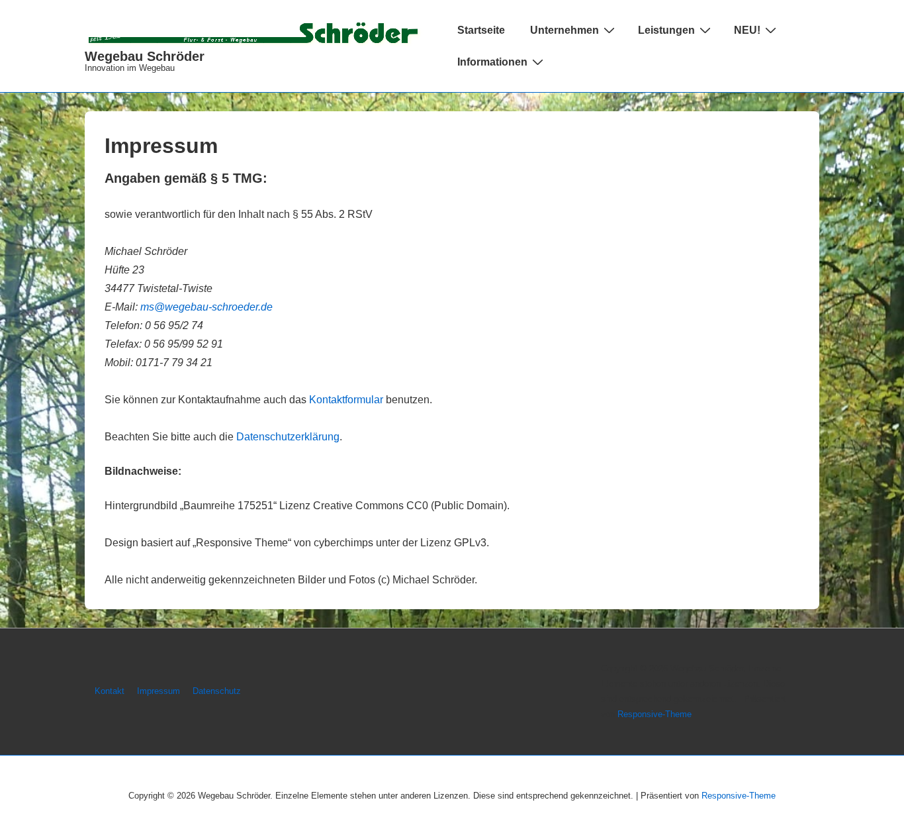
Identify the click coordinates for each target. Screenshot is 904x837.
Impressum (158, 691)
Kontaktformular (346, 399)
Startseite (481, 30)
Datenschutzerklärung (287, 436)
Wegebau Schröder (144, 56)
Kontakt (109, 691)
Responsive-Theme (654, 714)
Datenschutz (217, 691)
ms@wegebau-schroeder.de (206, 307)
